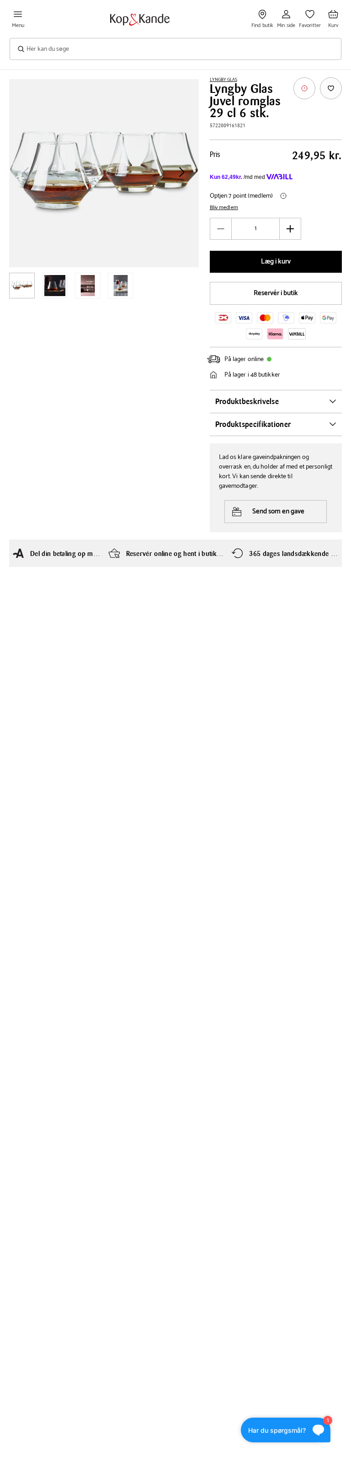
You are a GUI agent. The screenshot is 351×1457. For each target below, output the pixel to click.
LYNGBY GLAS (223, 79)
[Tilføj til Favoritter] (331, 88)
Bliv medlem (224, 207)
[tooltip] (304, 88)
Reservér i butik (276, 293)
